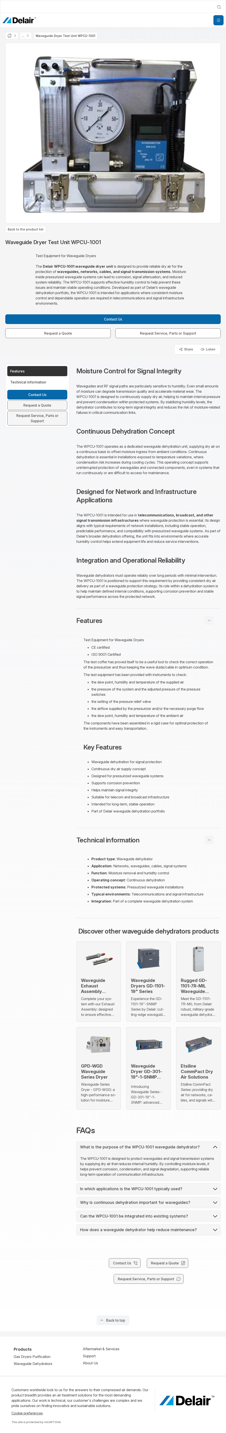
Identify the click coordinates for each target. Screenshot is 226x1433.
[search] (219, 7)
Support (89, 1356)
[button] (148, 620)
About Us (90, 1363)
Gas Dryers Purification (32, 1356)
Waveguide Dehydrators (33, 1363)
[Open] (218, 20)
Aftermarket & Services (101, 1349)
